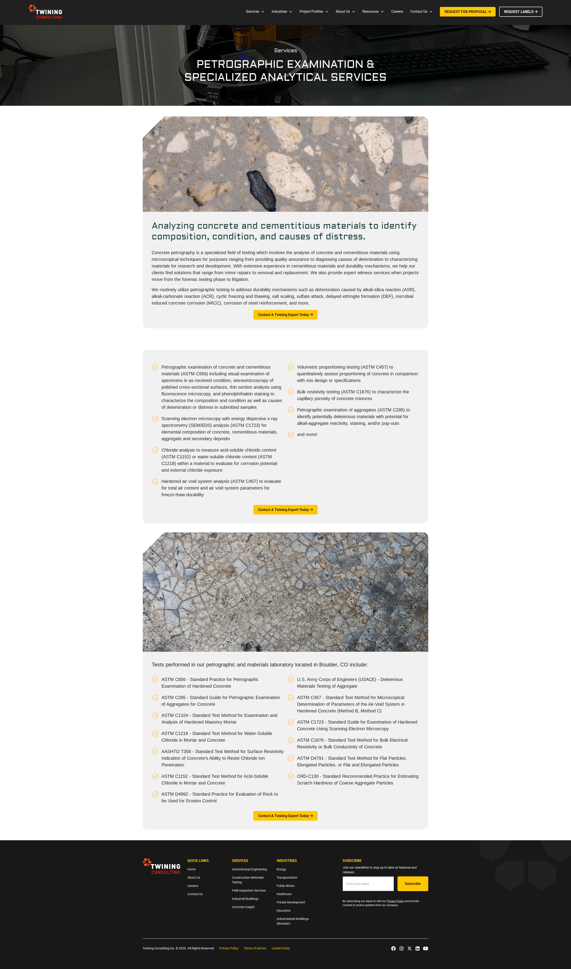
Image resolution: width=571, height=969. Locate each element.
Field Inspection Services (249, 890)
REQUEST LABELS (521, 12)
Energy (281, 869)
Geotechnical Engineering (249, 869)
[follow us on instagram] (401, 948)
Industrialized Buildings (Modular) (293, 921)
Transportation (287, 877)
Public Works (285, 886)
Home (191, 869)
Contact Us (195, 894)
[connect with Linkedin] (417, 948)
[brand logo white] (161, 866)
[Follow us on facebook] (393, 948)
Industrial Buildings (245, 899)
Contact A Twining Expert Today (285, 315)
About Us (193, 877)
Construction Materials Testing (248, 880)
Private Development (291, 902)
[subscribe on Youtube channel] (425, 948)
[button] (255, 11)
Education (284, 910)
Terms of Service (255, 948)
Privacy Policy (228, 948)
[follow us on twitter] (409, 948)
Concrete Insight (243, 907)
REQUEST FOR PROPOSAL (468, 12)
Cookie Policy (281, 948)
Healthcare (284, 894)
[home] (45, 11)
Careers (397, 11)
